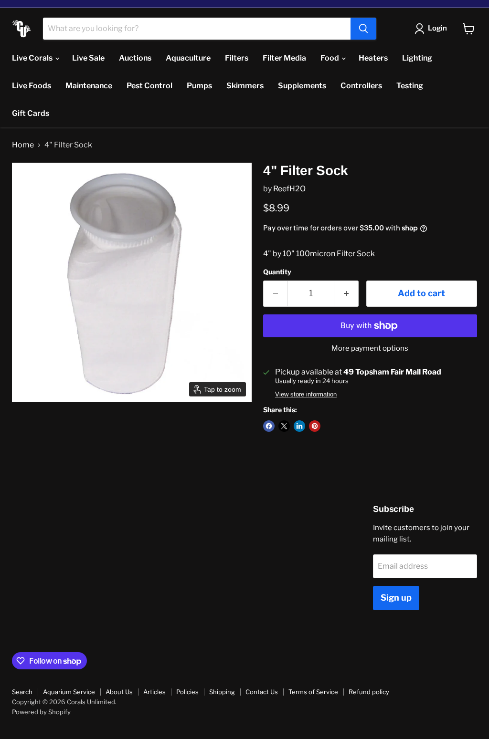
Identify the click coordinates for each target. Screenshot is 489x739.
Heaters (373, 57)
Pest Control (149, 85)
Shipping (222, 692)
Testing (409, 85)
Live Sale (88, 57)
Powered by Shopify (41, 712)
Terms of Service (313, 692)
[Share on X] (284, 426)
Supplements (302, 85)
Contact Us (261, 692)
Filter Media (284, 57)
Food (330, 57)
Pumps (199, 85)
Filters (236, 57)
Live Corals (33, 57)
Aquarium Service (69, 692)
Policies (187, 692)
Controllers (361, 85)
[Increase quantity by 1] (346, 294)
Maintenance (88, 85)
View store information (306, 394)
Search (22, 692)
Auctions (135, 57)
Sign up (396, 598)
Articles (154, 692)
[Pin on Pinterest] (314, 426)
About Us (119, 692)
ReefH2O (289, 188)
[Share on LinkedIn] (299, 426)
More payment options (369, 348)
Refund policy (369, 692)
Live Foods (31, 85)
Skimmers (245, 85)
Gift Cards (30, 113)
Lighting (417, 57)
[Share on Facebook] (269, 426)
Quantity (277, 272)
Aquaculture (188, 57)
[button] (433, 28)
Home (23, 145)
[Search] (363, 29)
